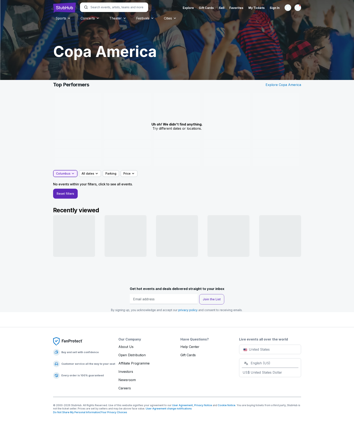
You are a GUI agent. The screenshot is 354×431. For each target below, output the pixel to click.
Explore (188, 8)
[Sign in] (288, 7)
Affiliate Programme (134, 363)
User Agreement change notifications (169, 408)
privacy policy (188, 310)
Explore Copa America (283, 85)
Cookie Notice (226, 405)
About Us (125, 347)
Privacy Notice (203, 405)
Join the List (212, 299)
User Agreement (182, 405)
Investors (125, 371)
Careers (124, 388)
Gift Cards (206, 8)
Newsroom (127, 380)
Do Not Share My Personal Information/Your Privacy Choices (90, 412)
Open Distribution (132, 355)
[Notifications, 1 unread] (297, 7)
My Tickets (256, 8)
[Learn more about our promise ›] (68, 341)
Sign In (275, 8)
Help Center (189, 347)
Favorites (236, 8)
